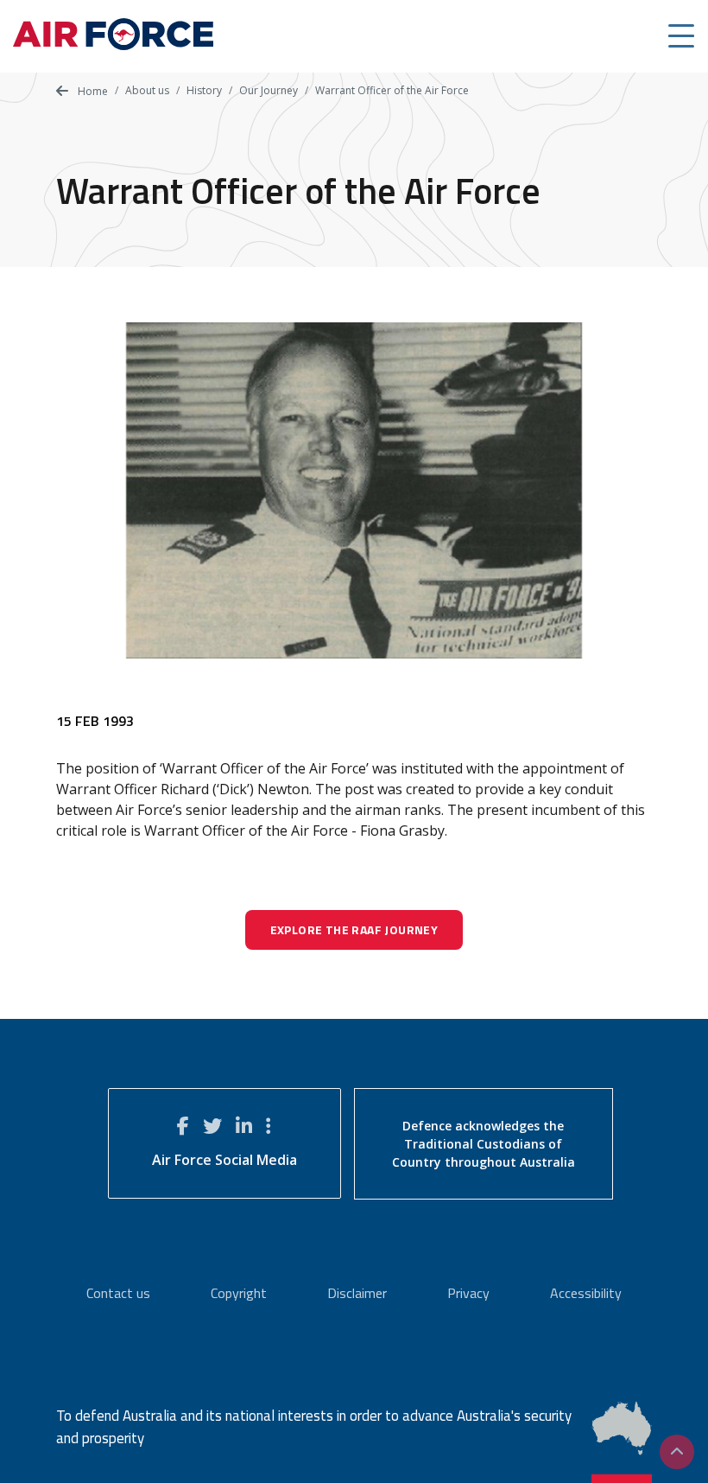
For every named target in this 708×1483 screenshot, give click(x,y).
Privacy (468, 1293)
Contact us (118, 1293)
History (204, 90)
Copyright (239, 1293)
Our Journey (268, 90)
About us (147, 90)
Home (91, 91)
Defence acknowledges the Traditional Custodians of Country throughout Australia (483, 1143)
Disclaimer (357, 1293)
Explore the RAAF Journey (354, 929)
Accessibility (586, 1293)
